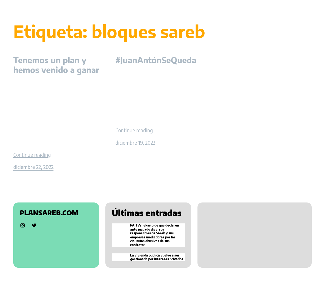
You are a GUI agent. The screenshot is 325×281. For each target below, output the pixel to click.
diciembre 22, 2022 (33, 167)
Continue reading (32, 155)
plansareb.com (49, 213)
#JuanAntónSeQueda (155, 60)
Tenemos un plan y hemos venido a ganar (56, 65)
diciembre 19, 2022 (135, 143)
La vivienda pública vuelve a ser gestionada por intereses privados (156, 257)
